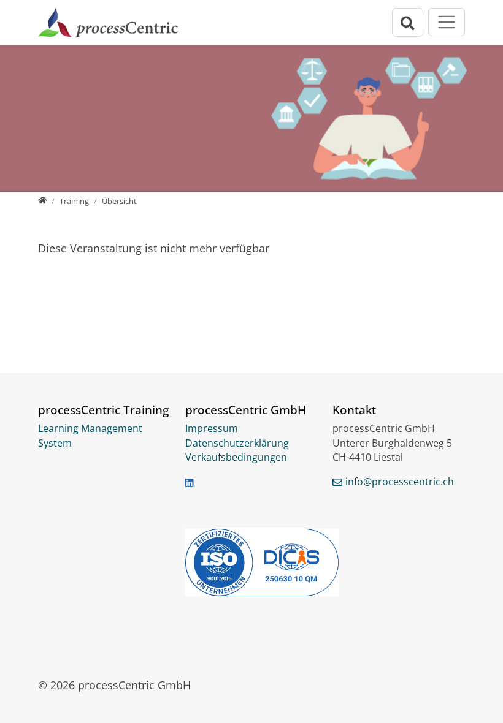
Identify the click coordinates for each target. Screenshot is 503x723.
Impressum (211, 428)
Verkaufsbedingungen (236, 457)
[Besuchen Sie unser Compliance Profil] (251, 562)
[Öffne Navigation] (446, 22)
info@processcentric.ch (399, 481)
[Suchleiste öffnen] (408, 22)
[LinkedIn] (190, 482)
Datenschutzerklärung (237, 443)
